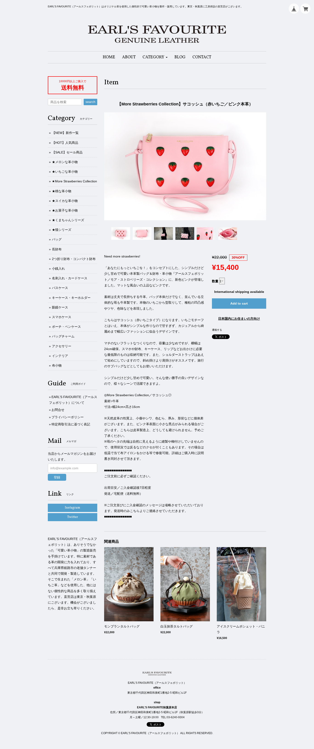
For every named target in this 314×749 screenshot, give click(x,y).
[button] (155, 57)
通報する (217, 329)
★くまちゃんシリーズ (68, 220)
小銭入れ (58, 268)
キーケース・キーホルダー (71, 298)
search (90, 102)
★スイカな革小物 (65, 201)
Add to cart (239, 303)
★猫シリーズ (61, 230)
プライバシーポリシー (67, 417)
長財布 (57, 249)
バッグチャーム (63, 336)
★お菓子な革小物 (65, 210)
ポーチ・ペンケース (66, 326)
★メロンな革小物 (65, 162)
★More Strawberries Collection (74, 181)
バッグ (57, 239)
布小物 (57, 365)
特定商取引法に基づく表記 (70, 424)
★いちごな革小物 (65, 171)
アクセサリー (61, 346)
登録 (57, 477)
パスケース (60, 288)
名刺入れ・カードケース (69, 278)
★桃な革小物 (61, 191)
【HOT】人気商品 (65, 142)
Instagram (72, 508)
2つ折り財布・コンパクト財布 (74, 259)
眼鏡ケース (60, 307)
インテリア (60, 356)
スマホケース (61, 317)
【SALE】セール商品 (67, 152)
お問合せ (57, 410)
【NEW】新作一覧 (65, 133)
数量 (215, 281)
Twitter (72, 517)
